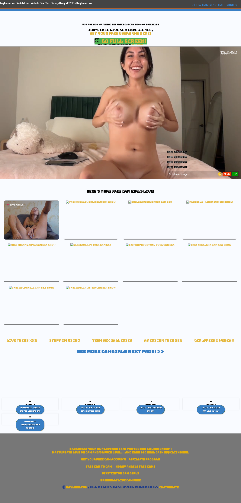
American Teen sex (163, 340)
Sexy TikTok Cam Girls (120, 473)
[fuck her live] (150, 202)
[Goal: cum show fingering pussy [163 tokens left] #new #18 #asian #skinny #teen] (209, 245)
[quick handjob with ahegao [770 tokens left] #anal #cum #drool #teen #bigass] (32, 245)
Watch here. (137, 44)
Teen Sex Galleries (112, 340)
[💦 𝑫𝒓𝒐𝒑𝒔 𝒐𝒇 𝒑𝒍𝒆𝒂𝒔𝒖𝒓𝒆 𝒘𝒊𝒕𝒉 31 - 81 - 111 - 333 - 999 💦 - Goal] (31, 287)
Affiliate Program (144, 459)
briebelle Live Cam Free (120, 480)
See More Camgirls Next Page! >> (120, 351)
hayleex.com (7, 3)
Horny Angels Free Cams (135, 466)
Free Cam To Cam (99, 466)
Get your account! (103, 459)
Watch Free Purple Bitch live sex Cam (90, 409)
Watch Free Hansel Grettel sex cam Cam (30, 409)
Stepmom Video (64, 340)
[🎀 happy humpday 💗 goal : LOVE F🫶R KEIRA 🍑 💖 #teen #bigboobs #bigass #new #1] (91, 202)
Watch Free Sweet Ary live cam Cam (211, 409)
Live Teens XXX (22, 340)
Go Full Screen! (123, 41)
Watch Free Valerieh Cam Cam (151, 409)
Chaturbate (169, 487)
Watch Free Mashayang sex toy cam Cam (30, 424)
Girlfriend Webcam (214, 340)
